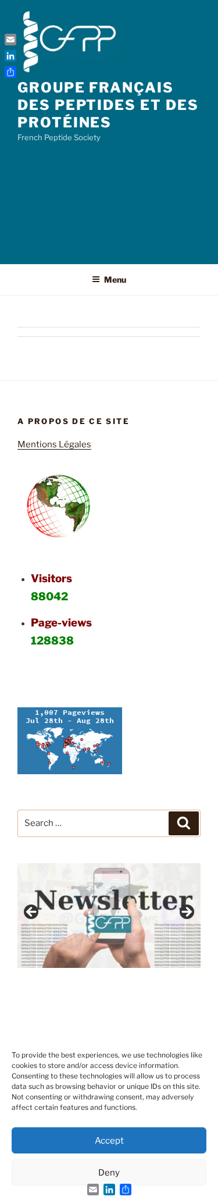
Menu (115, 279)
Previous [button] (32, 912)
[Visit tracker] (69, 771)
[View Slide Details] (109, 915)
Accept (109, 1140)
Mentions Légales (54, 444)
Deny (109, 1172)
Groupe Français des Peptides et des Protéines (107, 105)
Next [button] (186, 912)
